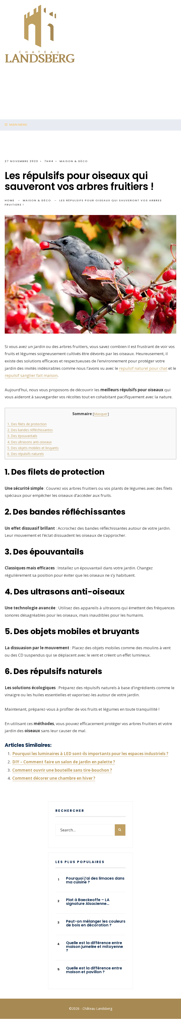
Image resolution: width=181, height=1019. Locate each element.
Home (10, 200)
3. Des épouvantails (22, 436)
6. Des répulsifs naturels (25, 453)
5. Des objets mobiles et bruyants (33, 448)
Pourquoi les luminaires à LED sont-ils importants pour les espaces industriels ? (90, 753)
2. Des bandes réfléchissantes (30, 430)
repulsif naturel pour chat (143, 368)
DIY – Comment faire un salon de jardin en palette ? (63, 762)
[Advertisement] (90, 107)
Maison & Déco (74, 161)
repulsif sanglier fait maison (31, 375)
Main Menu (17, 124)
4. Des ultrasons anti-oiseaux (29, 442)
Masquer (101, 413)
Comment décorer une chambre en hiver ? (53, 778)
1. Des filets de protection (27, 424)
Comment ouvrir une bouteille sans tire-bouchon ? (62, 770)
